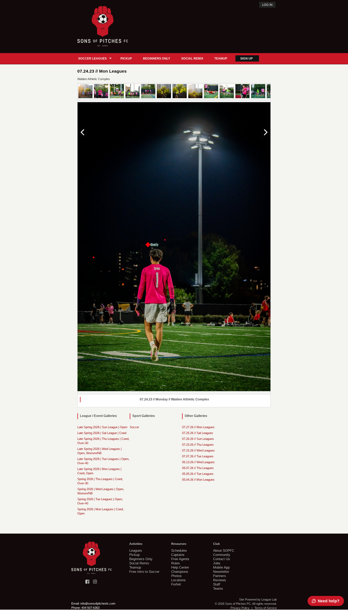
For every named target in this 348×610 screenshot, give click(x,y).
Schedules (179, 550)
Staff (216, 584)
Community (221, 555)
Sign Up (246, 58)
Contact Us (221, 559)
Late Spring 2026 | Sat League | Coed (101, 433)
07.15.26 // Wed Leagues (198, 450)
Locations (178, 580)
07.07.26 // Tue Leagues (197, 456)
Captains (177, 555)
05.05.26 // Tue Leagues (197, 473)
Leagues (135, 550)
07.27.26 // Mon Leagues (198, 427)
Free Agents (180, 559)
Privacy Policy (240, 608)
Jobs (216, 563)
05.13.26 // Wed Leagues (198, 462)
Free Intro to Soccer (144, 571)
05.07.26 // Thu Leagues (198, 468)
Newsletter (221, 571)
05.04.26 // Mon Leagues (198, 479)
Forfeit (176, 584)
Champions (179, 571)
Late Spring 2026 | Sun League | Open (102, 427)
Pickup (126, 58)
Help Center (180, 567)
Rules (175, 563)
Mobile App (221, 567)
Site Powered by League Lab (258, 599)
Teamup (220, 58)
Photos (176, 576)
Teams (218, 588)
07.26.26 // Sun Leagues (198, 438)
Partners (219, 576)
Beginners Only (156, 58)
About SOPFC (223, 550)
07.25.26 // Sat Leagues (197, 433)
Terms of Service (265, 608)
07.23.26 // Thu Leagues (198, 444)
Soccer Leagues (92, 58)
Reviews (219, 580)
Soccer (134, 427)
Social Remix (192, 58)
